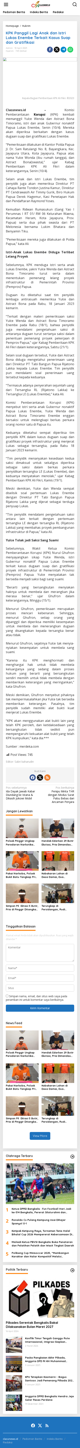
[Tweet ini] (57, 50)
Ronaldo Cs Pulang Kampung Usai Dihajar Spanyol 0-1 (39, 1221)
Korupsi (39, 114)
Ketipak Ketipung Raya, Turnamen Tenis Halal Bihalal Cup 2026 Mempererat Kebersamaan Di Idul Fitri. (42, 1232)
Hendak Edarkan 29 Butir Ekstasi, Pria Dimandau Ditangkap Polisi (58, 842)
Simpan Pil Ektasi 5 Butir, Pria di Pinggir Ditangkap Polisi (22, 907)
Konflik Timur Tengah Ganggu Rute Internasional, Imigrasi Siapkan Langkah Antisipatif (47, 1340)
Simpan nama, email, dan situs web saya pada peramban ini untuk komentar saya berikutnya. (36, 998)
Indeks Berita (55, 1438)
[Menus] (6, 4)
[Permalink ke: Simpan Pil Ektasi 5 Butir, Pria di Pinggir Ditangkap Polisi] (22, 893)
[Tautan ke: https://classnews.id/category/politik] (72, 1270)
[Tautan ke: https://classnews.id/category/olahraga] (72, 1156)
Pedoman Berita (32, 1438)
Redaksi (7, 1442)
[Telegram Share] (63, 50)
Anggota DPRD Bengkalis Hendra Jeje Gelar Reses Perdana (49, 1398)
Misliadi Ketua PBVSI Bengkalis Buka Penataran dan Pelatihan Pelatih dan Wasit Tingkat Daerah (43, 1243)
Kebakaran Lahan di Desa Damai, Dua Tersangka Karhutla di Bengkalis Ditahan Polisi (57, 875)
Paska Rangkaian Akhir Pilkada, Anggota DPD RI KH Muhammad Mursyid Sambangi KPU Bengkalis (46, 1359)
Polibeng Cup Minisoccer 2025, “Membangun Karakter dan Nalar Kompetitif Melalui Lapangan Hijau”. (40, 1254)
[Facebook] (33, 777)
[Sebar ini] (50, 50)
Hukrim (10, 51)
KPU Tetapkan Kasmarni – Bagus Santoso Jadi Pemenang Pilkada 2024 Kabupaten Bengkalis (49, 1378)
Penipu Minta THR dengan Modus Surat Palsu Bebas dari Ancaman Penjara (61, 795)
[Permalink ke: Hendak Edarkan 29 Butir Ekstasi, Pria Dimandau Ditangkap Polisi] (58, 828)
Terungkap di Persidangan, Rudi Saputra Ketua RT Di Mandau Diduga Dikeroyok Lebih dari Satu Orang (55, 907)
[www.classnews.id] (40, 4)
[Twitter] (40, 777)
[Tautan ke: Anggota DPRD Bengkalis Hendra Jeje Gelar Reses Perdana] (14, 1402)
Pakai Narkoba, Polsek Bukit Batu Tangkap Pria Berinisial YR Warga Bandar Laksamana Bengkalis (21, 875)
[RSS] (47, 777)
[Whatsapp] (70, 50)
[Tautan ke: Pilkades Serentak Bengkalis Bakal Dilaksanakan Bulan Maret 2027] (40, 1297)
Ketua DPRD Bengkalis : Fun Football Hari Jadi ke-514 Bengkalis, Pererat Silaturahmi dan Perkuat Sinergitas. (41, 1210)
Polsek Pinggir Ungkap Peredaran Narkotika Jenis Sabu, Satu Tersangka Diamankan (20, 842)
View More (40, 1136)
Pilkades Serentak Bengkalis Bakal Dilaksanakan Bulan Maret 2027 (32, 1325)
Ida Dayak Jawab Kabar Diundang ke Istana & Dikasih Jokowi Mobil (20, 793)
